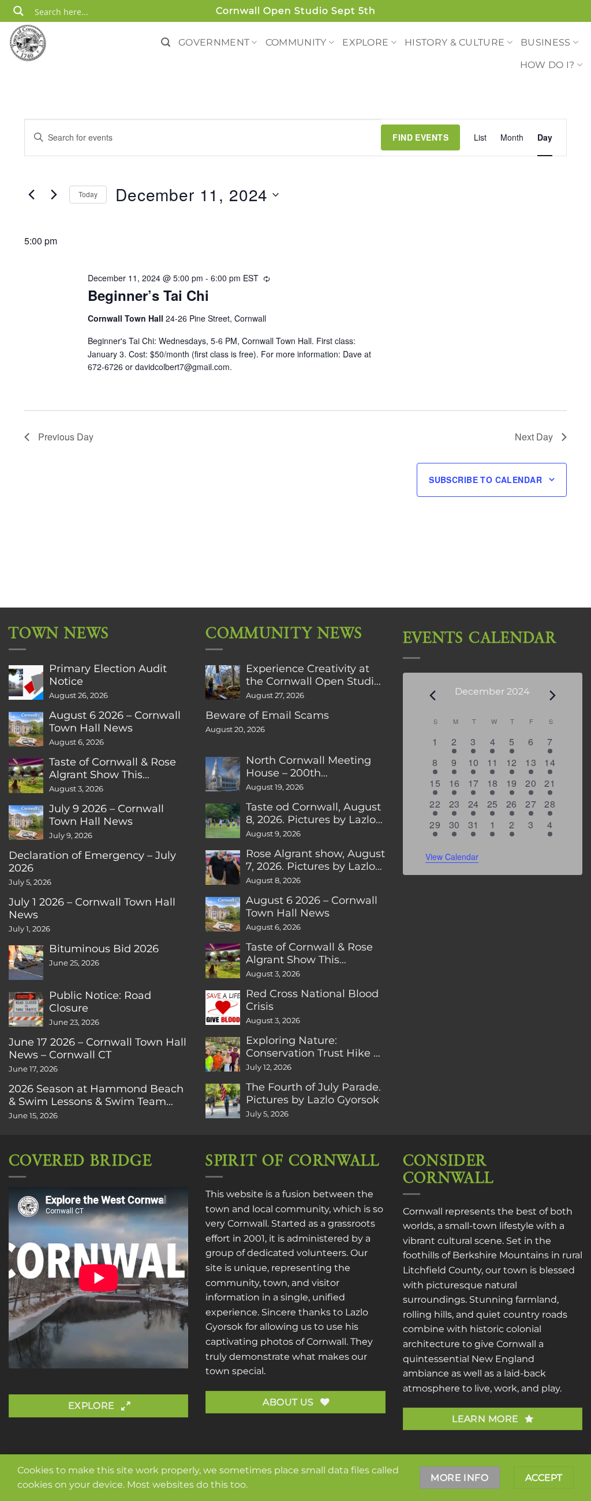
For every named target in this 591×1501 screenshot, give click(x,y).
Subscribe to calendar (485, 479)
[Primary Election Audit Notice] (26, 682)
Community (296, 42)
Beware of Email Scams (267, 715)
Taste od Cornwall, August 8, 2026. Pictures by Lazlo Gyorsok (313, 813)
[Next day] (54, 195)
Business (546, 42)
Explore (365, 42)
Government (213, 42)
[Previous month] (432, 695)
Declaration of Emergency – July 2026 (92, 861)
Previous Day (65, 436)
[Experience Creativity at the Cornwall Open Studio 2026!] (222, 682)
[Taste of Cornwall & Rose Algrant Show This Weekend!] (26, 776)
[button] (165, 42)
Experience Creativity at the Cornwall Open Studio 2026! (313, 675)
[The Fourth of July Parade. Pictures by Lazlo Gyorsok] (222, 1101)
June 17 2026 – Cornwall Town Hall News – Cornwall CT (97, 1048)
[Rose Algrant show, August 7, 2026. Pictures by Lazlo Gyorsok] (222, 867)
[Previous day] (31, 195)
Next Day (534, 436)
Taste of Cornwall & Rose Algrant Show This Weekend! (112, 768)
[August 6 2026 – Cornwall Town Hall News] (26, 729)
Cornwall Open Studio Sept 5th (296, 10)
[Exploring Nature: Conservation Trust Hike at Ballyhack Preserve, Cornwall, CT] (222, 1054)
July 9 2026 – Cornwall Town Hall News (106, 815)
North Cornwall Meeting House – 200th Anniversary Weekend (308, 766)
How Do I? (547, 64)
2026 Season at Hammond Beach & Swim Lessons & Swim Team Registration (96, 1095)
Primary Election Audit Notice (108, 675)
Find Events (420, 137)
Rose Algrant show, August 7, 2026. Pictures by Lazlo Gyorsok (315, 860)
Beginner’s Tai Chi (148, 295)
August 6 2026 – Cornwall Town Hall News (115, 721)
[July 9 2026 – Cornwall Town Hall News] (26, 822)
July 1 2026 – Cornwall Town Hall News (92, 908)
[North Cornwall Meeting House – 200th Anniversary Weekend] (222, 774)
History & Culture (454, 42)
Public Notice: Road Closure (100, 1002)
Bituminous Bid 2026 (104, 948)
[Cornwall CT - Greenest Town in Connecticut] (49, 42)
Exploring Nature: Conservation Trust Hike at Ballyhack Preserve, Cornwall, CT (315, 1046)
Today (88, 194)
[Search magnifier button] (18, 11)
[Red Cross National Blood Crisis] (222, 1007)
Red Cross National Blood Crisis (312, 1000)
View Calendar (451, 856)
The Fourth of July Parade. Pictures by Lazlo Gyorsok (313, 1093)
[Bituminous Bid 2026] (26, 962)
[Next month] (552, 695)
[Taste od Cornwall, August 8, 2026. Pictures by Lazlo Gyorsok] (222, 821)
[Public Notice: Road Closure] (26, 1009)
